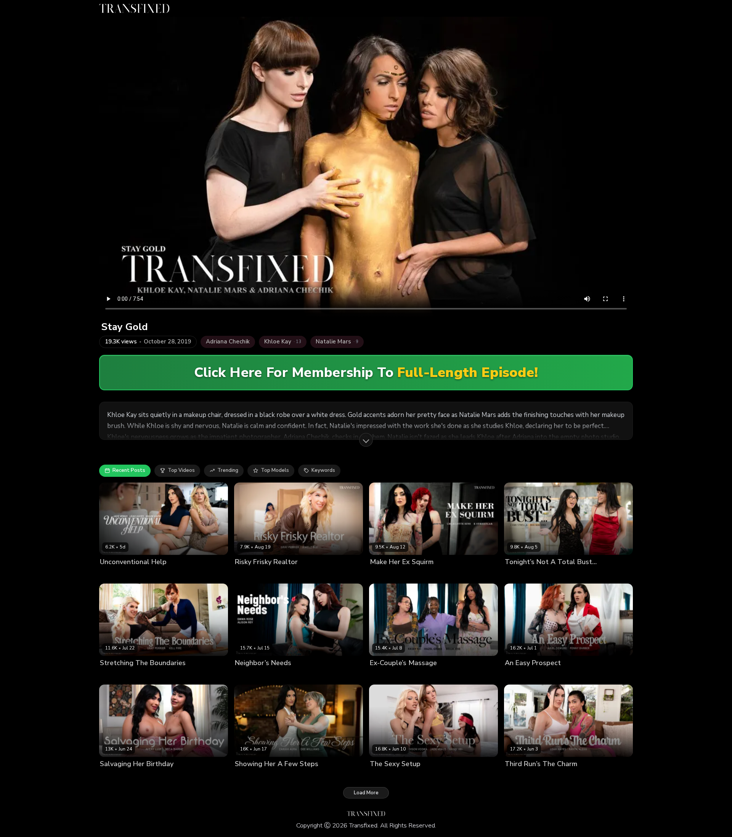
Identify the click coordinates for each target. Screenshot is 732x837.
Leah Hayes (174, 574)
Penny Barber (555, 676)
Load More (366, 792)
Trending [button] (227, 470)
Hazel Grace (410, 676)
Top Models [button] (275, 470)
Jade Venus (113, 574)
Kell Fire (141, 676)
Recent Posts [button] (128, 470)
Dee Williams (251, 777)
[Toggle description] (366, 440)
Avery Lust (113, 777)
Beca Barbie (143, 777)
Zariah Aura (284, 777)
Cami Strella (520, 574)
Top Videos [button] (181, 470)
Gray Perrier (249, 574)
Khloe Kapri (143, 574)
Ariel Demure (521, 676)
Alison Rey (247, 676)
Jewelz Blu (279, 574)
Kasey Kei (439, 676)
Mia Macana (551, 574)
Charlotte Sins (387, 574)
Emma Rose (277, 676)
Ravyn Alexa (551, 777)
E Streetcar (421, 574)
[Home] (134, 8)
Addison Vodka (388, 777)
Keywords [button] (323, 470)
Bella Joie (381, 676)
